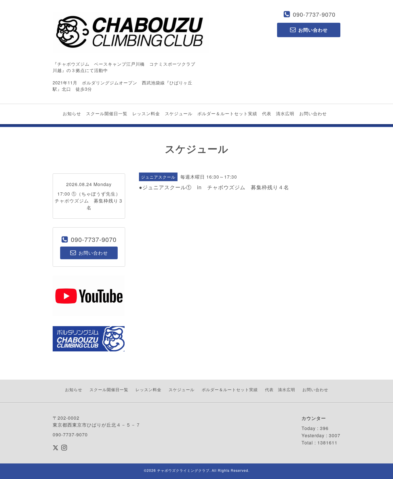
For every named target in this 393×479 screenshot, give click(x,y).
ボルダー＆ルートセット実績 (227, 113)
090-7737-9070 (314, 14)
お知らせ (72, 113)
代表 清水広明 (278, 113)
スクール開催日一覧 (106, 113)
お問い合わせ (313, 113)
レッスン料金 (146, 113)
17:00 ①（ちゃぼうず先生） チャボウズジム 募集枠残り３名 (90, 200)
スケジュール (178, 113)
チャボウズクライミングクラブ (183, 470)
